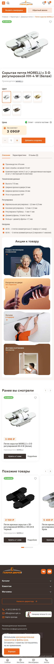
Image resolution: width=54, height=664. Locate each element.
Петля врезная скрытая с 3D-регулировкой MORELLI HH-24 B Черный (19, 527)
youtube (49, 571)
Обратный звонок (40, 10)
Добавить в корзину (33, 140)
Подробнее (32, 456)
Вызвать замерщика (14, 10)
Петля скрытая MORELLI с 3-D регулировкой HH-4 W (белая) (18, 445)
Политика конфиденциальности (14, 629)
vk (43, 571)
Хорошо (11, 651)
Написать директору (25, 601)
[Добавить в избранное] (50, 21)
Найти (8, 3)
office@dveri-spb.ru (12, 613)
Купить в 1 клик (14, 456)
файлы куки (22, 640)
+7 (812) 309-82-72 (12, 609)
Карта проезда (11, 617)
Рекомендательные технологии (14, 626)
